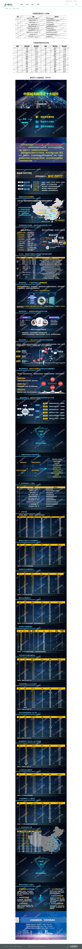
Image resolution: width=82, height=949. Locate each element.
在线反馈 (20, 946)
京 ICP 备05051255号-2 (40, 946)
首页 (7, 8)
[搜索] (76, 4)
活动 (27, 4)
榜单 (21, 4)
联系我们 (15, 946)
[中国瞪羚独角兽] (11, 4)
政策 (38, 4)
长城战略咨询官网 (68, 1)
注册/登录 (75, 1)
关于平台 (6, 946)
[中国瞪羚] (72, 946)
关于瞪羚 (11, 946)
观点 (33, 4)
